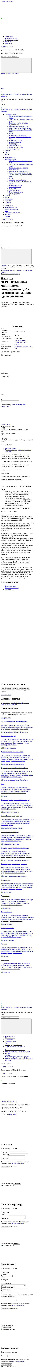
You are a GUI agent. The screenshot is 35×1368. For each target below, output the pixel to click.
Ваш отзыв (4, 1158)
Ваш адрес (4, 1280)
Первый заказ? (5, 1287)
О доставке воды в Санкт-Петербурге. (13, 703)
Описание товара (10, 448)
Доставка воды (10, 157)
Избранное (8, 41)
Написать (16, 1243)
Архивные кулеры (15, 142)
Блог (6, 152)
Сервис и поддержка (11, 40)
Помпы (11, 133)
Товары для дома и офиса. (13, 212)
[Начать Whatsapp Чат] (1, 1080)
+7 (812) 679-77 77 (7, 46)
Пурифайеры (13, 144)
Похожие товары (10, 586)
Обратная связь (10, 1038)
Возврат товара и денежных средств (17, 1057)
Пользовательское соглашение (15, 1050)
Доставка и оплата (11, 38)
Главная (3, 265)
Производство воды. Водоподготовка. (17, 1051)
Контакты (8, 154)
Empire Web (13, 1114)
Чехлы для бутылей (15, 145)
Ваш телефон (5, 1154)
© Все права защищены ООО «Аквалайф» (15, 1104)
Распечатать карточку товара (10, 274)
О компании (9, 36)
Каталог (7, 150)
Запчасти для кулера (15, 140)
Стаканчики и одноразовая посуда (20, 128)
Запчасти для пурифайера (17, 135)
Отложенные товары (11, 588)
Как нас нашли (6, 1283)
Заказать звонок (6, 1364)
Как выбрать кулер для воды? (15, 703)
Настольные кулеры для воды (18, 126)
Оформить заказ (6, 1327)
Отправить (17, 1183)
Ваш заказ (4, 1274)
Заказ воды (8, 43)
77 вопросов (9, 199)
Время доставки (6, 1291)
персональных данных (18, 1163)
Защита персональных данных (15, 1046)
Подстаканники (14, 125)
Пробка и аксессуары (16, 147)
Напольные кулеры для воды (18, 123)
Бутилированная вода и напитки (12, 270)
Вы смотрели (9, 589)
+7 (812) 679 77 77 (7, 1067)
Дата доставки (5, 1289)
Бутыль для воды (14, 149)
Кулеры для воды (10, 114)
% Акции (8, 214)
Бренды (7, 216)
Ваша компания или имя (9, 1148)
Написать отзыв (6, 695)
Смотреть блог (5, 718)
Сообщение (4, 1218)
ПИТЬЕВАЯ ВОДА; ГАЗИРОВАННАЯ (21, 341)
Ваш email (4, 1152)
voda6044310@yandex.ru (9, 1101)
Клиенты (8, 202)
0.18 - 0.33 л (18, 344)
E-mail (3, 1214)
